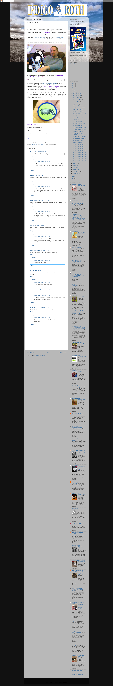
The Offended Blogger (77, 674)
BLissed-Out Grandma (77, 532)
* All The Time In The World (79, 136)
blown (73, 525)
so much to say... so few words (81, 510)
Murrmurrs (74, 295)
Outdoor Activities (76, 440)
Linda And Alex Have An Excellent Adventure (80, 606)
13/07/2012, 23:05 (45, 260)
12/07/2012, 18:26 (39, 225)
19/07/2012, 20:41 (45, 282)
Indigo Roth (37, 161)
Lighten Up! (75, 231)
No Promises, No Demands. (81, 453)
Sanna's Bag (75, 482)
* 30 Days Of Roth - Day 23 (79, 159)
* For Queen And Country (79, 111)
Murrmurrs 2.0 (80, 297)
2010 (73, 178)
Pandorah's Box (76, 355)
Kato (31, 270)
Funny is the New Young (78, 655)
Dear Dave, (80, 371)
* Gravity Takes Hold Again (79, 123)
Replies (34, 159)
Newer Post (30, 352)
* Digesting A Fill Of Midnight (79, 113)
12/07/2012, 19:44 (45, 236)
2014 (73, 88)
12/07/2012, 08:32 (45, 186)
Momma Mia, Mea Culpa (78, 273)
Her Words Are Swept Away (79, 138)
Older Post (62, 352)
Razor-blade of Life (77, 260)
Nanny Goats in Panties (78, 310)
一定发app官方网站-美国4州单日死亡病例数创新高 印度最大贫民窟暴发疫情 (78, 329)
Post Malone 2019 (81, 356)
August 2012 (76, 101)
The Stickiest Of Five (78, 140)
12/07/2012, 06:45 (38, 175)
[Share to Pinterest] (55, 144)
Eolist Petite (33, 151)
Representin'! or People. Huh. (78, 414)
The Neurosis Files (76, 326)
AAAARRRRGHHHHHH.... (78, 427)
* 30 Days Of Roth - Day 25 (79, 154)
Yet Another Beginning (78, 131)
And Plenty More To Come (79, 107)
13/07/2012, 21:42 (45, 250)
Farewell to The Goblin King (80, 547)
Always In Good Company (79, 115)
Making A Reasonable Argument (78, 118)
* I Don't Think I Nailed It (78, 109)
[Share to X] (53, 144)
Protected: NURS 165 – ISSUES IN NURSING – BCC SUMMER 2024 (78, 275)
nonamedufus (75, 493)
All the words (75, 483)
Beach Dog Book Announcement (81, 233)
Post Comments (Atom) (39, 355)
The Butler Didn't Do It (78, 121)
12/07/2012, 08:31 (45, 161)
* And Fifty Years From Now (79, 129)
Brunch (73, 621)
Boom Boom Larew (35, 250)
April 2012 (75, 167)
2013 (73, 90)
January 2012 (76, 173)
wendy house (75, 214)
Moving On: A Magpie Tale (80, 573)
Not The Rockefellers (77, 523)
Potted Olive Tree (81, 343)
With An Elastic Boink (78, 142)
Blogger (65, 682)
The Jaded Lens (76, 385)
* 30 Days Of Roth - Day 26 (79, 152)
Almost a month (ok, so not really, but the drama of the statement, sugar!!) (78, 203)
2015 (73, 86)
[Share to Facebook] (54, 144)
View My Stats (73, 63)
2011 (73, 176)
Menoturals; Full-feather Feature (81, 186)
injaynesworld (75, 465)
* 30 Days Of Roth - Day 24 (79, 156)
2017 (73, 83)
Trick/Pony (74, 631)
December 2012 (77, 93)
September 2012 (77, 99)
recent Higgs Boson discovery (49, 83)
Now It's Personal (76, 533)
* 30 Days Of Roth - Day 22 (79, 161)
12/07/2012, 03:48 (41, 151)
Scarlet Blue (75, 426)
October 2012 (76, 97)
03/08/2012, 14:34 (45, 317)
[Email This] (50, 144)
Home (47, 352)
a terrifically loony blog (39, 37)
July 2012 (75, 104)
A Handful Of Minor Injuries (79, 105)
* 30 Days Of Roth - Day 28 (79, 148)
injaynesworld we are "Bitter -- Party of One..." (81, 468)
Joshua (32, 225)
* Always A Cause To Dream (79, 127)
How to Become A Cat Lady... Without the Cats (78, 571)
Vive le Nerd (75, 644)
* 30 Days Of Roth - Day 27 (79, 150)
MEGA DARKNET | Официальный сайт (76, 313)
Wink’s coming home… (77, 261)
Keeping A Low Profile (78, 125)
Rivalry (73, 248)
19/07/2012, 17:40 (37, 270)
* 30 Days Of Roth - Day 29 (79, 146)
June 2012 (75, 163)
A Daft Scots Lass (35, 200)
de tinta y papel (76, 545)
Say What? (74, 645)
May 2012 (75, 165)
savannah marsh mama (78, 200)
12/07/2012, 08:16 (44, 200)
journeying (74, 370)
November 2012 (77, 95)
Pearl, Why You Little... (77, 413)
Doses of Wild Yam (76, 184)
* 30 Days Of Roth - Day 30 (79, 144)
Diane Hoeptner (76, 398)
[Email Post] (47, 144)
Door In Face (75, 620)
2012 (73, 92)
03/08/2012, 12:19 (44, 307)
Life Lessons (75, 285)
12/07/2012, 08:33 (45, 211)
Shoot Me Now (75, 439)
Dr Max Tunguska (38, 289)
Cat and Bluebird (81, 399)
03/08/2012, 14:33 (45, 295)
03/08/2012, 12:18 (48, 289)
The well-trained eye (76, 387)
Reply (31, 156)
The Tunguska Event (77, 588)
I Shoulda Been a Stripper (78, 560)
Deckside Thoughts (77, 670)
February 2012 (76, 171)
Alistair (32, 175)
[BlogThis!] (51, 144)
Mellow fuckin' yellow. (76, 632)
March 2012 (76, 169)
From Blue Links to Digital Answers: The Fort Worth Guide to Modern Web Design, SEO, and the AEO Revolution (78, 217)
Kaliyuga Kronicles (76, 247)
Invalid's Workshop (77, 342)
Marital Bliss (80, 656)
